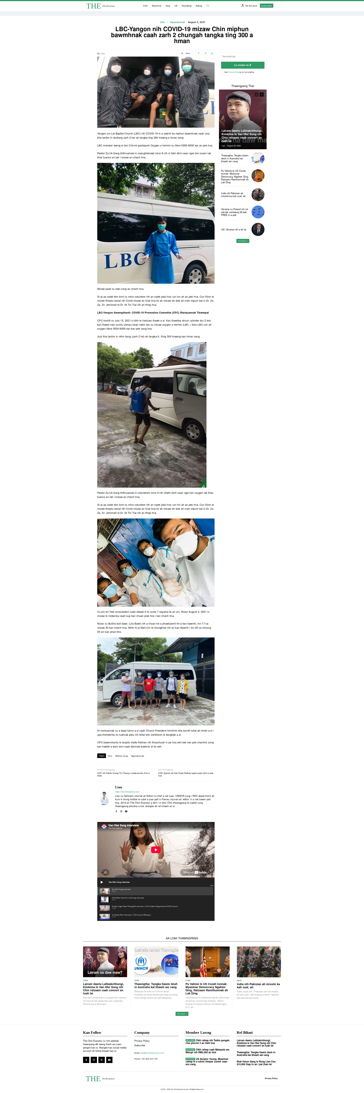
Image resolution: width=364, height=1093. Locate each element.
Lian (103, 53)
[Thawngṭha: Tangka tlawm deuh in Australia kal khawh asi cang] (258, 158)
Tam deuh (242, 241)
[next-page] (262, 94)
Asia (239, 980)
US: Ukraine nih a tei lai (233, 229)
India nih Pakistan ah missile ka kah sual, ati (233, 194)
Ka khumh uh (241, 65)
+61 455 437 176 (149, 1059)
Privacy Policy (233, 72)
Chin (162, 22)
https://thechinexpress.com (127, 791)
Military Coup (121, 755)
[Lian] (104, 798)
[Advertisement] (243, 270)
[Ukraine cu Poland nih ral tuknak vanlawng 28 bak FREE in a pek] (258, 212)
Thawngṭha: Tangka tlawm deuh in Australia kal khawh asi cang (235, 158)
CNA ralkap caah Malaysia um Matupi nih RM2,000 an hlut (207, 1051)
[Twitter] (205, 53)
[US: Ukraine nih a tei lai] (258, 229)
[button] (207, 5)
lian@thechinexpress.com (152, 1053)
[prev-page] (257, 94)
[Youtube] (126, 811)
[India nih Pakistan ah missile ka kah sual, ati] (258, 194)
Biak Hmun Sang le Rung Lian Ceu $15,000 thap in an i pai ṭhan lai (256, 1063)
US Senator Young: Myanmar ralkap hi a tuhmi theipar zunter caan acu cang (207, 1061)
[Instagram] (121, 811)
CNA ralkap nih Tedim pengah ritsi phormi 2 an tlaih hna (207, 1042)
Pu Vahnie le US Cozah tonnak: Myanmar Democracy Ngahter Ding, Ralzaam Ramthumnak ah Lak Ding (235, 176)
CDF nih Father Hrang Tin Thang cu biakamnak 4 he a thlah (123, 774)
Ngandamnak (177, 22)
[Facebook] (198, 53)
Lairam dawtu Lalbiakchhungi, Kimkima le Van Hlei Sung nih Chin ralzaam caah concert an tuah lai (242, 135)
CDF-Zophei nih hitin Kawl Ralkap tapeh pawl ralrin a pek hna (185, 774)
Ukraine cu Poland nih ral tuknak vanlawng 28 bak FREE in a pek (234, 212)
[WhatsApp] (212, 53)
